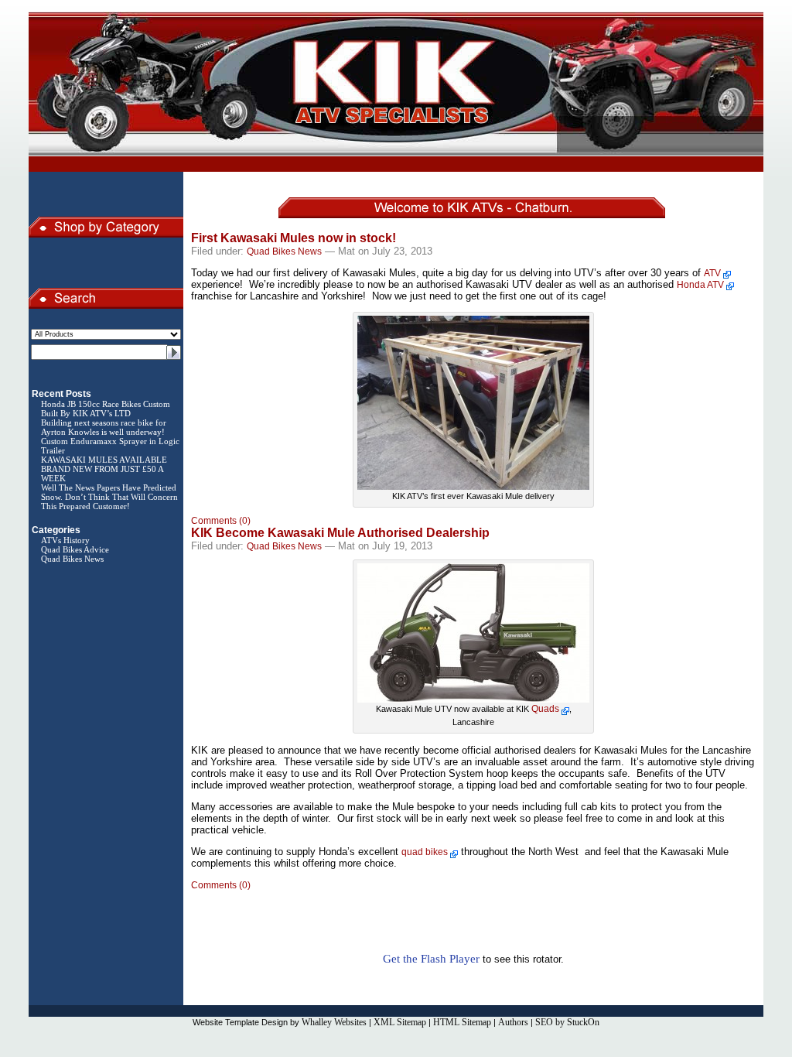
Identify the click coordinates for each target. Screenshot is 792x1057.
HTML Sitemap (462, 1022)
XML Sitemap (400, 1022)
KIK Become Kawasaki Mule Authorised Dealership (340, 532)
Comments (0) (221, 520)
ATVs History (65, 540)
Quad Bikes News (72, 558)
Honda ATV (700, 284)
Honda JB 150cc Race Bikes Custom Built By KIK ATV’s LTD (105, 408)
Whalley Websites (334, 1022)
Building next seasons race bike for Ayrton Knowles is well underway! (103, 427)
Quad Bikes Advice (75, 549)
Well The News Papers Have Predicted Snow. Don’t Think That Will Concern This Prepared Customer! (109, 497)
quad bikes (424, 852)
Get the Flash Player (431, 959)
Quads (545, 708)
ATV (712, 273)
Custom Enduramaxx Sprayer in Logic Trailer (110, 445)
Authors (513, 1022)
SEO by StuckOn (567, 1022)
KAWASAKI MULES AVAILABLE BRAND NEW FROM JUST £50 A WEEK (104, 469)
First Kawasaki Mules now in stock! (293, 238)
